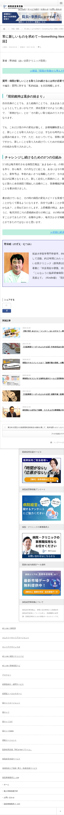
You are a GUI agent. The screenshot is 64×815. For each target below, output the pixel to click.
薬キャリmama (8, 731)
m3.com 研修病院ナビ (11, 666)
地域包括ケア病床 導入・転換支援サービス (19, 768)
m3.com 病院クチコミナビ (13, 656)
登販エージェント (9, 740)
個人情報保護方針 (11, 791)
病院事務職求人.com (10, 777)
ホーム (6, 785)
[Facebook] (7, 305)
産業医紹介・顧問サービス (13, 684)
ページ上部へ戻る (60, 811)
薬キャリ (5, 712)
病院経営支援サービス (11, 759)
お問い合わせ (9, 797)
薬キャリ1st (7, 722)
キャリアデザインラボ (11, 647)
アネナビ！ (6, 675)
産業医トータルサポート (12, 694)
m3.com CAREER (9, 628)
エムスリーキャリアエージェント (15, 638)
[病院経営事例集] (13, 8)
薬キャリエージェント (11, 703)
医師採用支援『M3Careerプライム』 (17, 750)
